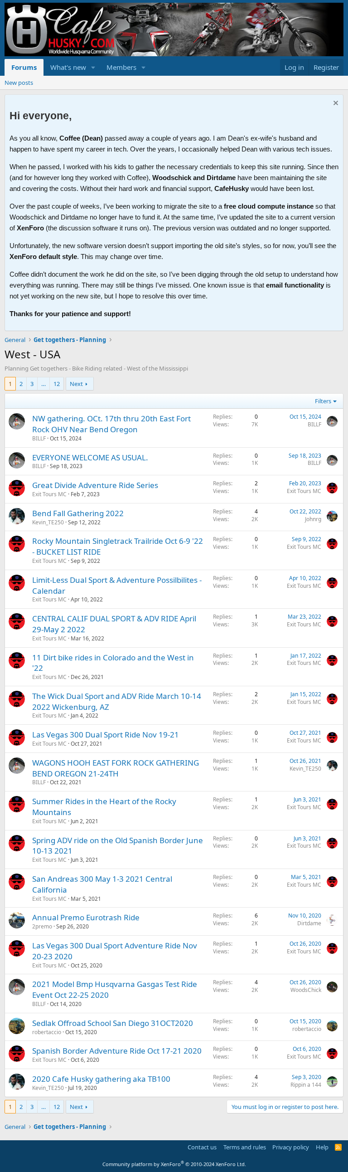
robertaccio (46, 1032)
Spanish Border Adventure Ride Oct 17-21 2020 (117, 1050)
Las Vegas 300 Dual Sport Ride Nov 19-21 (105, 734)
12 (56, 384)
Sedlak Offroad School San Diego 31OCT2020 (112, 1023)
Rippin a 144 (305, 1085)
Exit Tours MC (49, 494)
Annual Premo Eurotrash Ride (86, 917)
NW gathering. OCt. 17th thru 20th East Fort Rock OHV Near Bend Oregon (111, 424)
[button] (93, 67)
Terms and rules (244, 1147)
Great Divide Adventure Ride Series (95, 485)
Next (76, 384)
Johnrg (313, 519)
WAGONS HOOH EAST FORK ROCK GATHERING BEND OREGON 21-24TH (115, 768)
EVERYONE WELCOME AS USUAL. (90, 457)
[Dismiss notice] (334, 104)
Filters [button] (323, 401)
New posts (19, 82)
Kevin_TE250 (48, 522)
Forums (24, 67)
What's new (68, 67)
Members (121, 67)
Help (322, 1147)
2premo (42, 926)
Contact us (202, 1147)
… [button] (43, 384)
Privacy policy (290, 1147)
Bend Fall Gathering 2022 (78, 513)
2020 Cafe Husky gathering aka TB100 (101, 1079)
